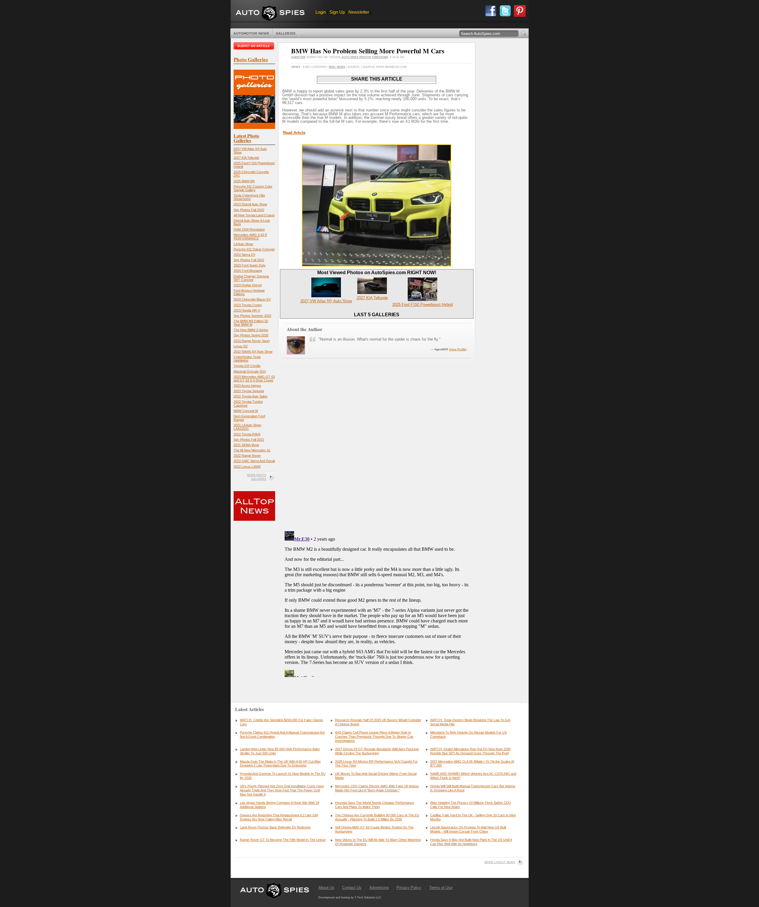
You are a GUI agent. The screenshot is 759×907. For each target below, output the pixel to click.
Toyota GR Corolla (247, 366)
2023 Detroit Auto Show (250, 204)
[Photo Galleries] (254, 127)
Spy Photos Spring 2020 (251, 335)
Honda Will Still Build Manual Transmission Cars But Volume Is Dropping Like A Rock (472, 788)
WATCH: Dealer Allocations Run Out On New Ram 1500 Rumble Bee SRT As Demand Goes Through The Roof (470, 751)
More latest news (499, 862)
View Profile (458, 349)
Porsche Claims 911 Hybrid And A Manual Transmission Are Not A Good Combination (282, 734)
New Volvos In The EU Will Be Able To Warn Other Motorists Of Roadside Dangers (378, 842)
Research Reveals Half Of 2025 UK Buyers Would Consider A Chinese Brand (378, 722)
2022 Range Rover (247, 455)
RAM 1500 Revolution (249, 229)
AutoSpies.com (270, 14)
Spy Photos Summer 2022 (252, 315)
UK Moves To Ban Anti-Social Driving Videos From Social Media (376, 776)
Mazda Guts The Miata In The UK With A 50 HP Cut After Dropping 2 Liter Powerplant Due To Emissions (280, 763)
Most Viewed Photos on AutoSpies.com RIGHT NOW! (376, 272)
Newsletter (358, 12)
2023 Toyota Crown (248, 305)
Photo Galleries (285, 33)
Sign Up (337, 12)
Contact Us (351, 887)
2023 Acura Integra (247, 385)
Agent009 (298, 57)
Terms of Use (440, 887)
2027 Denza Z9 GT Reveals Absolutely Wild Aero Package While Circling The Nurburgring (377, 751)
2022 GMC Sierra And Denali (254, 461)
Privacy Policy (408, 887)
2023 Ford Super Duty (250, 265)
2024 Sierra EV (244, 254)
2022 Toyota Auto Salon (250, 396)
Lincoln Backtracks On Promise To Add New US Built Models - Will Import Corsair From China (468, 829)
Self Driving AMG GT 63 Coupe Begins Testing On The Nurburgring (374, 829)
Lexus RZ (241, 346)
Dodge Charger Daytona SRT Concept (251, 278)
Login (320, 12)
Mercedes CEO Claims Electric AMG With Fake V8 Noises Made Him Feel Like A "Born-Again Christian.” (377, 788)
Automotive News (251, 33)
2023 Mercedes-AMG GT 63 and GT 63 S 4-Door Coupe (254, 378)
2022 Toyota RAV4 (247, 434)
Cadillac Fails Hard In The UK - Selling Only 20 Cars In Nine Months (473, 817)
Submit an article (254, 45)
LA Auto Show (243, 244)
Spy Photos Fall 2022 (249, 260)
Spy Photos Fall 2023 (249, 210)
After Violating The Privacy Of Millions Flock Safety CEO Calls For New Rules (470, 805)
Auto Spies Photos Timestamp (364, 57)
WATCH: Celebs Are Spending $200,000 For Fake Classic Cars (281, 722)
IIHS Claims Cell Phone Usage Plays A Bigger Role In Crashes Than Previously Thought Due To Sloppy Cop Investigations (374, 736)
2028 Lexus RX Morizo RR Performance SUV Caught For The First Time (376, 763)
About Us (326, 887)
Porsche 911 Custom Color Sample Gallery (253, 188)
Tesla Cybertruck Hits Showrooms (249, 197)
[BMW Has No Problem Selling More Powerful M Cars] (376, 265)
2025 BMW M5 (244, 181)
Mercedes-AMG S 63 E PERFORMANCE (250, 236)
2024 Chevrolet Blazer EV (252, 299)
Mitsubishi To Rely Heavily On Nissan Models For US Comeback (468, 734)
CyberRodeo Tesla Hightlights (247, 358)
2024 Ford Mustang (248, 270)
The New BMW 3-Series (251, 330)
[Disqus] (376, 603)
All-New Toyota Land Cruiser (254, 215)
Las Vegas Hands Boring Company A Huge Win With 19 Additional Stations (279, 805)
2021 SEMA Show (246, 445)
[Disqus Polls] (376, 451)
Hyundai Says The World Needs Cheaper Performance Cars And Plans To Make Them (374, 805)
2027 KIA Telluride (246, 157)
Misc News (337, 67)
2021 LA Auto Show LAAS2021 (247, 426)
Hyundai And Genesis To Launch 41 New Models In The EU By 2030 (283, 776)
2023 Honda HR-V (247, 310)
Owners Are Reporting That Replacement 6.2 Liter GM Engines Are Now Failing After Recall (279, 817)
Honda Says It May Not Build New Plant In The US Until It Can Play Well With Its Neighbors (471, 842)
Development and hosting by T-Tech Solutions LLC (349, 897)
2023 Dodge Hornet (248, 285)
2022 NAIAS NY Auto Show (253, 351)
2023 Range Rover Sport (252, 341)
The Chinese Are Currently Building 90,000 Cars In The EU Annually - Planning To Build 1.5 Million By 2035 (377, 817)
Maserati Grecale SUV (250, 371)
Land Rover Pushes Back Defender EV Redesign (275, 827)
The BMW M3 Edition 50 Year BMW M (251, 322)
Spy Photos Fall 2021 (249, 439)
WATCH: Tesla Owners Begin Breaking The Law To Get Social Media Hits (470, 722)
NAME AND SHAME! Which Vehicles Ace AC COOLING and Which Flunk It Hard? (473, 776)
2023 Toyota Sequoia (249, 391)
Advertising (379, 887)
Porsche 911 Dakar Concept (254, 249)
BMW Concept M (246, 411)
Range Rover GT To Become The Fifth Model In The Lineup (283, 839)
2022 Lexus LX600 (247, 466)
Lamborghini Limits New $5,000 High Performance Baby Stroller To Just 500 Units (280, 751)
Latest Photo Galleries (246, 138)
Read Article (294, 132)
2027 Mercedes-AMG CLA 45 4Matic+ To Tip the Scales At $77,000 (472, 763)
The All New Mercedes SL (252, 450)
